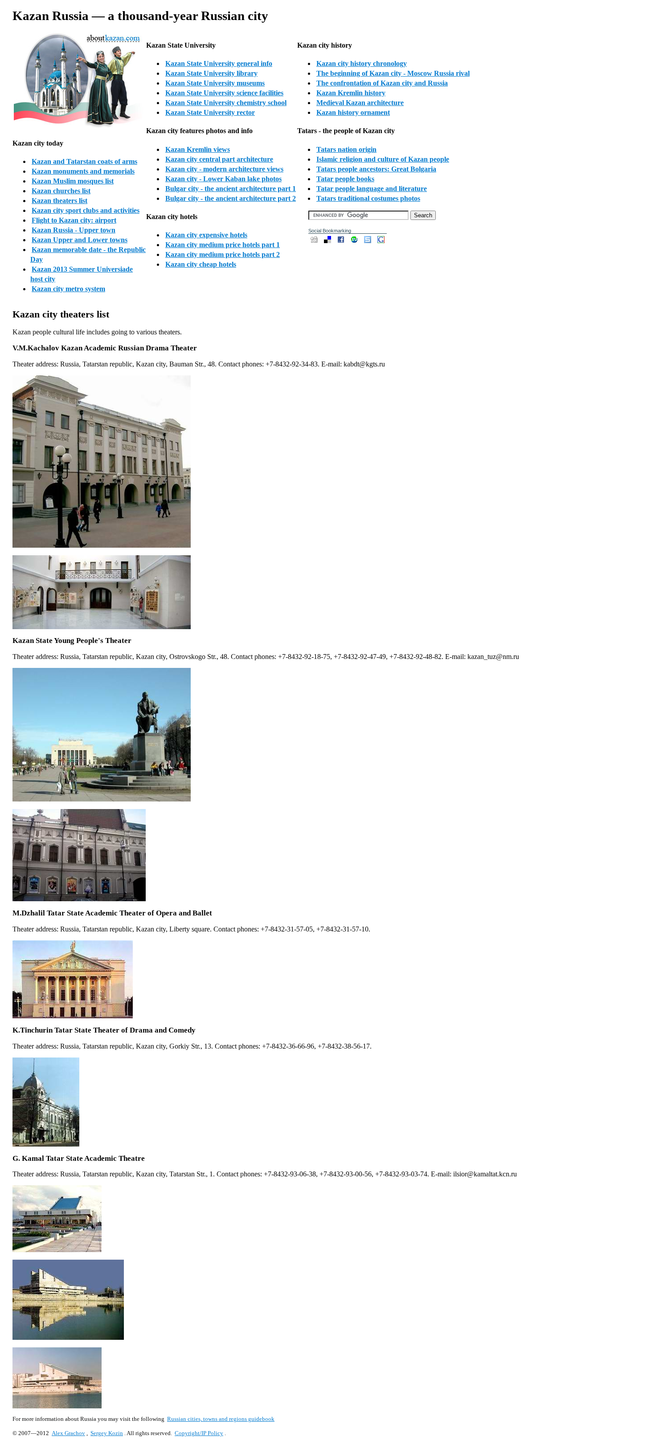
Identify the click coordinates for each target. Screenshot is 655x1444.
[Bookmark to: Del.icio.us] (328, 242)
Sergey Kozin (106, 1433)
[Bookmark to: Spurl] (368, 242)
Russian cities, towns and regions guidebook (220, 1419)
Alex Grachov (68, 1433)
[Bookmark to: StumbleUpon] (355, 242)
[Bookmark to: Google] (381, 242)
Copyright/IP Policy (199, 1433)
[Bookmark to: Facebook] (341, 242)
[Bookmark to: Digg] (315, 242)
